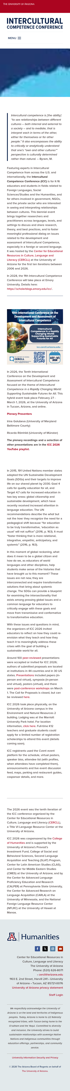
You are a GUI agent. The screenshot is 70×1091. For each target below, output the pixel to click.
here (26, 697)
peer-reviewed (32, 658)
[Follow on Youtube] (60, 948)
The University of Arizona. (35, 1071)
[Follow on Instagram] (52, 948)
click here (29, 726)
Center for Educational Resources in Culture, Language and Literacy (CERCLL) (35, 255)
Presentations (25, 675)
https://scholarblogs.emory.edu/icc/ (29, 289)
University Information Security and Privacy (35, 1057)
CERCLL (54, 822)
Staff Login (56, 995)
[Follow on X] (45, 948)
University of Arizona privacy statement (37, 988)
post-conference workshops (31, 688)
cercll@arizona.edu (51, 974)
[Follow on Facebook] (37, 948)
